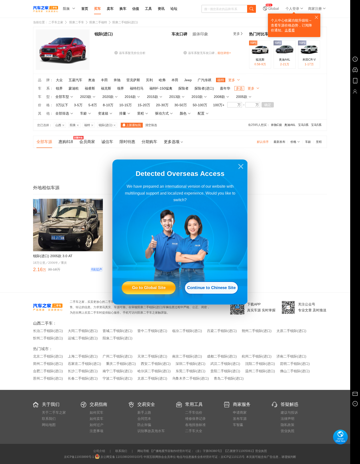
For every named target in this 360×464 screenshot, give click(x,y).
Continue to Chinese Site (211, 287)
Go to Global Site (149, 287)
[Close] (241, 166)
